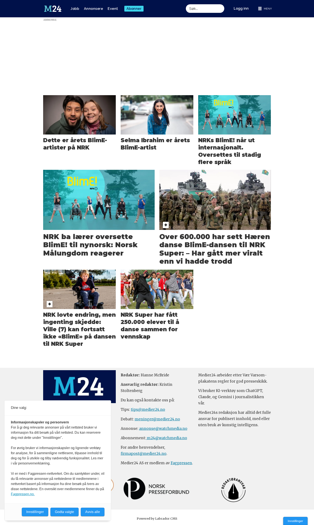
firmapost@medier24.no (143, 453)
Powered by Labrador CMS (157, 519)
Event (113, 9)
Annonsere (93, 9)
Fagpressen (181, 463)
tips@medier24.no (148, 409)
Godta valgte (64, 512)
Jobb (74, 9)
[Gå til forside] (52, 9)
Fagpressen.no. (23, 494)
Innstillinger (295, 521)
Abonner (134, 9)
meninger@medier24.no (157, 419)
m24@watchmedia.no (166, 438)
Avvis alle (92, 512)
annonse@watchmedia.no (163, 428)
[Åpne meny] (265, 8)
